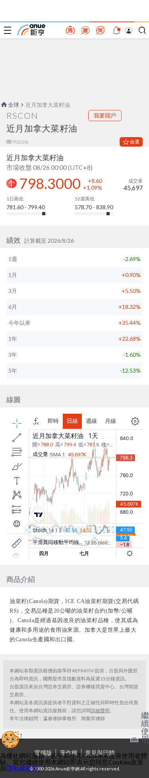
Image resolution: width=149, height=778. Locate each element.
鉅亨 (31, 30)
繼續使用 (145, 727)
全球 (13, 104)
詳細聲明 (100, 710)
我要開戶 (105, 115)
